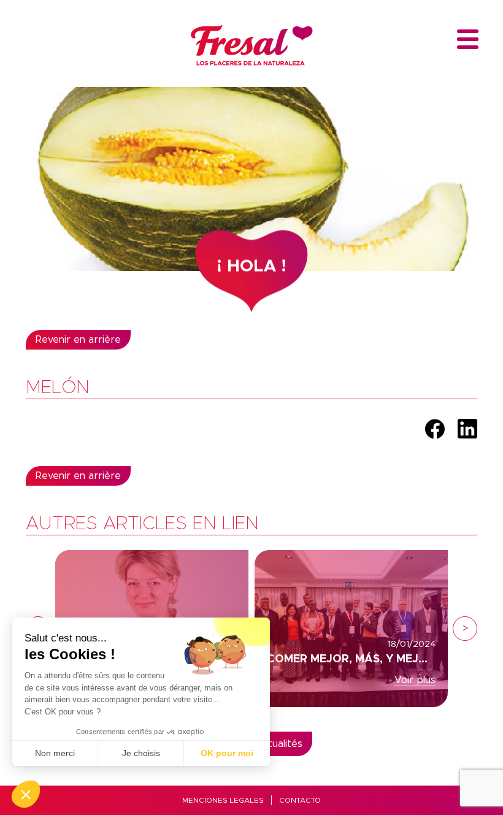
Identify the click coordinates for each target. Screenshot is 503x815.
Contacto (300, 800)
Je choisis (141, 753)
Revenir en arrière (78, 340)
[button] (25, 794)
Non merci (55, 753)
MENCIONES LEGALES (223, 800)
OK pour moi (227, 753)
